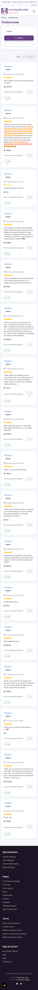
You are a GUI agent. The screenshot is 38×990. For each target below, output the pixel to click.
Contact (34, 5)
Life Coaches (8, 888)
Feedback (6, 902)
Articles (6, 899)
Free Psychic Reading (11, 881)
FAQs (5, 958)
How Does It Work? (10, 951)
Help (4, 955)
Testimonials (7, 895)
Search (20, 38)
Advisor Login (17, 2)
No (30, 92)
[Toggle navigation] (34, 11)
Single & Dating (9, 867)
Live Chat (6, 885)
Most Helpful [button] (29, 57)
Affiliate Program (9, 906)
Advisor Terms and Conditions (15, 934)
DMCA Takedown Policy (12, 937)
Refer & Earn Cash (10, 909)
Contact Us (7, 962)
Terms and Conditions (11, 923)
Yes (8, 98)
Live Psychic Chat (22, 977)
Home (3, 18)
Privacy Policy (8, 927)
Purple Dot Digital (24, 980)
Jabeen (8, 69)
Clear (18, 57)
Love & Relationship (10, 864)
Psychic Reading (9, 857)
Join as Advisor (29, 2)
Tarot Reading (8, 860)
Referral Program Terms (12, 930)
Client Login (6, 2)
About (5, 892)
